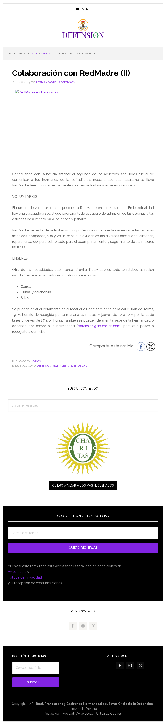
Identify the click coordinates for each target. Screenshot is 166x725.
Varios (36, 361)
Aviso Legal (17, 572)
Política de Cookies (108, 713)
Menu (86, 9)
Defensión (82, 29)
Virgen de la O (77, 365)
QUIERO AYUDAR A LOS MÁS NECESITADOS (83, 485)
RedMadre (59, 365)
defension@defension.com (99, 326)
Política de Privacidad (25, 577)
